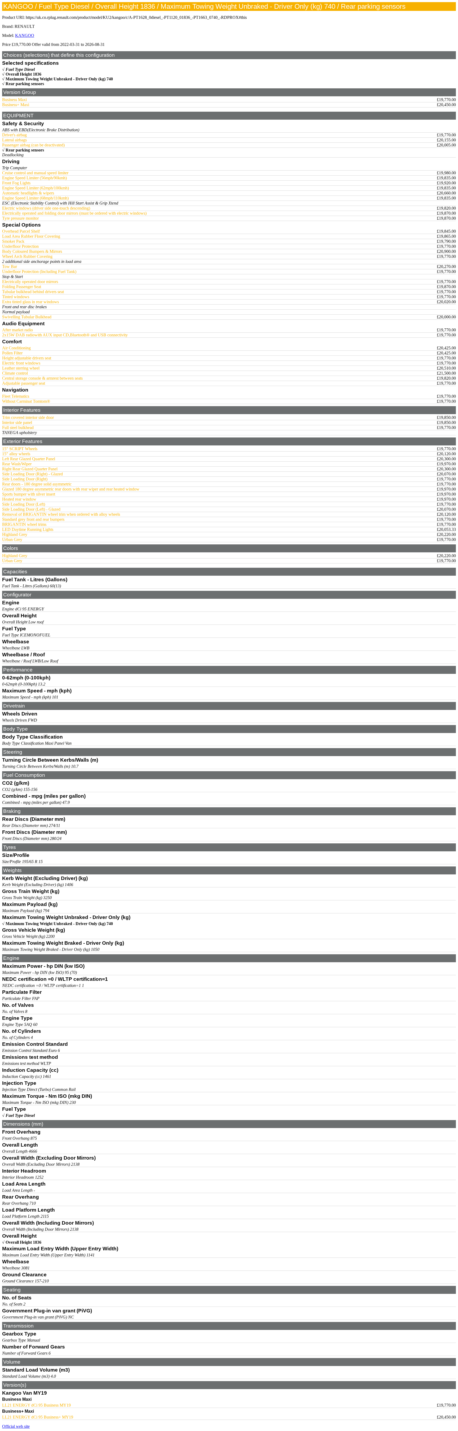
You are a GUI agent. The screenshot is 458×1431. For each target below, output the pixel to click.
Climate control (15, 373)
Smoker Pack (13, 241)
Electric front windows (21, 363)
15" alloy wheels (16, 454)
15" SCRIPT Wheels (19, 448)
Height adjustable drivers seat (26, 358)
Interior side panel (17, 422)
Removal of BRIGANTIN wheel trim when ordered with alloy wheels (61, 514)
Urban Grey (12, 539)
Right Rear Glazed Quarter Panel (30, 469)
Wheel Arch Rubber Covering (27, 256)
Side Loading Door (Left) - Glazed (31, 509)
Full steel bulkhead (18, 427)
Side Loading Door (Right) (24, 479)
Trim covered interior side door (28, 417)
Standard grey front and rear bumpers (33, 519)
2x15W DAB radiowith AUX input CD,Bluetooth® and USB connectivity (65, 335)
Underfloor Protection (20, 246)
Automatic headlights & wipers (28, 193)
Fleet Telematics (15, 396)
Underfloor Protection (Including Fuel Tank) (39, 271)
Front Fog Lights (16, 183)
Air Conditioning (16, 348)
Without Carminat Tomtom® (26, 401)
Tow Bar (9, 266)
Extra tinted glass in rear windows (30, 302)
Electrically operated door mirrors (30, 281)
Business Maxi (14, 99)
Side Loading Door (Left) (23, 504)
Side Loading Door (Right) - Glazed (32, 474)
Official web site (16, 1426)
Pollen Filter (12, 353)
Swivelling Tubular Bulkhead (26, 317)
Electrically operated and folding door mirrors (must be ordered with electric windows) (74, 213)
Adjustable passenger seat (23, 383)
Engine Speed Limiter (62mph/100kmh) (35, 188)
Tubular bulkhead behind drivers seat (33, 291)
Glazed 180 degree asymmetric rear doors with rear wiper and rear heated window (70, 489)
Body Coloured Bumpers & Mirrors (32, 251)
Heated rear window (19, 499)
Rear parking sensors (25, 83)
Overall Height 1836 (23, 74)
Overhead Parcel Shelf (21, 231)
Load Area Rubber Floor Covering (31, 236)
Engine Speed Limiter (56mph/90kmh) (34, 178)
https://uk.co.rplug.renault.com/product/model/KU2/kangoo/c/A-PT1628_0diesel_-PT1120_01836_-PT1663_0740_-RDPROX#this (136, 17)
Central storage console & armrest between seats (42, 378)
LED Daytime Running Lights (27, 529)
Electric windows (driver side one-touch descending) (46, 208)
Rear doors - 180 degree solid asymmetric (37, 484)
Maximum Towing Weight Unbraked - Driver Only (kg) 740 (59, 79)
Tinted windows (15, 296)
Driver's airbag (14, 135)
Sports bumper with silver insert (28, 494)
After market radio (17, 330)
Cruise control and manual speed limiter (35, 173)
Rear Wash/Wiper (17, 464)
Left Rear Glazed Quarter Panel (28, 459)
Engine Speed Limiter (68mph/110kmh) (35, 198)
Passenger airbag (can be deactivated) (33, 145)
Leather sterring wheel (20, 368)
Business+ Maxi (15, 104)
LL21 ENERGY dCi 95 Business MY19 (36, 1405)
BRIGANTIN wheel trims (24, 524)
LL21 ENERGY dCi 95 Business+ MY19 (37, 1417)
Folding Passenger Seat (21, 286)
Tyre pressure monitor (20, 218)
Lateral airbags (14, 140)
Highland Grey (14, 534)
